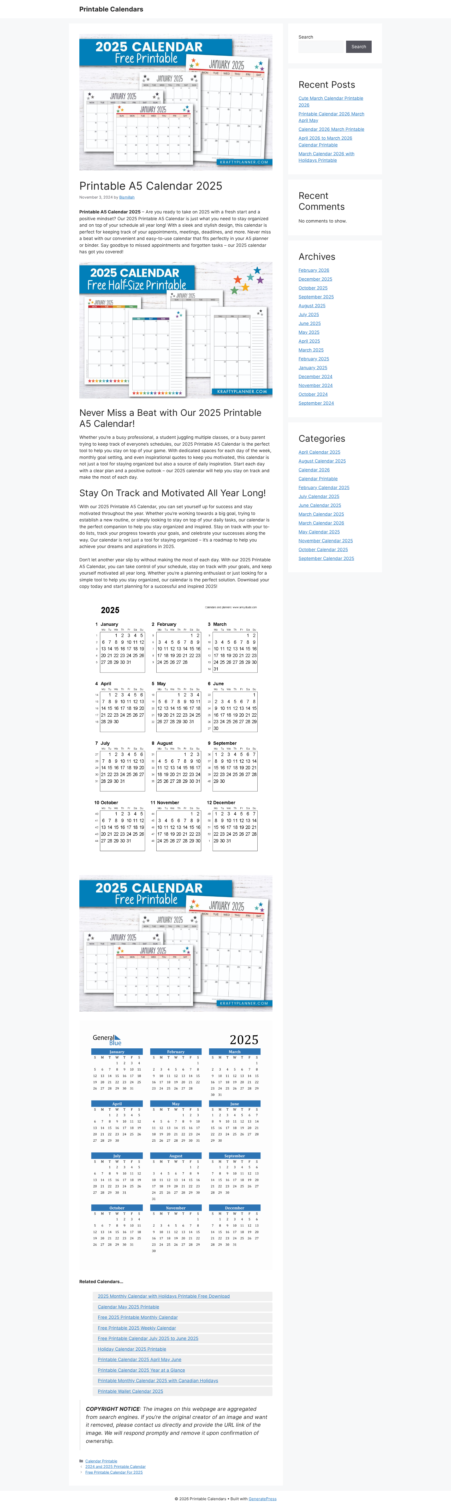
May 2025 (309, 332)
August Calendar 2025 (322, 461)
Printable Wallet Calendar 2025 (130, 1391)
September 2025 (316, 296)
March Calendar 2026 (321, 523)
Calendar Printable (101, 1461)
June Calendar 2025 (320, 505)
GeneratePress (263, 1498)
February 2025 (314, 358)
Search (306, 37)
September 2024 (316, 403)
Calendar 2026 (314, 469)
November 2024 (316, 385)
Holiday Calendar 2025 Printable (132, 1349)
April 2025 (309, 341)
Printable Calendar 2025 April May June (139, 1359)
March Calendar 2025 (321, 514)
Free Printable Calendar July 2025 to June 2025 (148, 1338)
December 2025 (315, 279)
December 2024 (316, 376)
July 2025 (309, 314)
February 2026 (314, 270)
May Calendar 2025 (319, 531)
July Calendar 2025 (319, 496)
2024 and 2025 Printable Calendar (115, 1466)
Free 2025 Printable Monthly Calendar (138, 1317)
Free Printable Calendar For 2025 (114, 1472)
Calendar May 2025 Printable (128, 1306)
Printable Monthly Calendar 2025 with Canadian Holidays (158, 1380)
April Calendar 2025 (319, 452)
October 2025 (313, 288)
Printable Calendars (111, 9)
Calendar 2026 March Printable (331, 129)
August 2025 (312, 305)
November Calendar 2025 (326, 540)
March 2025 (311, 350)
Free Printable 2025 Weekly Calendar (137, 1328)
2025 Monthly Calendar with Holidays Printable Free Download (164, 1296)
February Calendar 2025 (324, 487)
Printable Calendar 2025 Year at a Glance (141, 1370)
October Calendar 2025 (323, 549)
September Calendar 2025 (326, 558)
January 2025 (313, 367)
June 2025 (310, 323)
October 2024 (313, 394)
